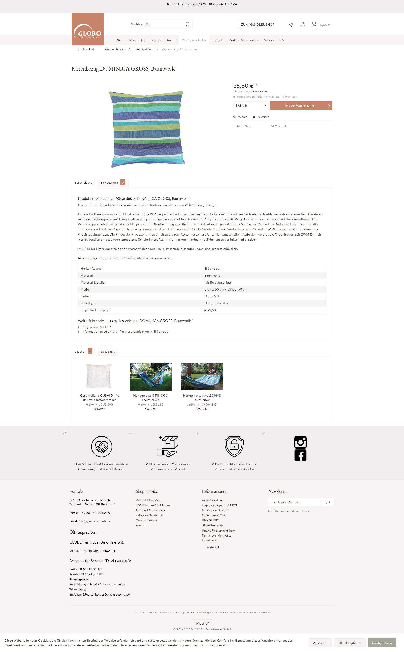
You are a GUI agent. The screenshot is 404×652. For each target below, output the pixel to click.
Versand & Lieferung (148, 500)
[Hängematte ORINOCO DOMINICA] (150, 376)
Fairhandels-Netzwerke (216, 535)
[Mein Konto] (303, 24)
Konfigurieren (382, 642)
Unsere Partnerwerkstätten (219, 530)
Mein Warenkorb (146, 520)
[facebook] (300, 455)
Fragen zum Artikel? (96, 326)
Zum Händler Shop (257, 24)
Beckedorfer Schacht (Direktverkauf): (100, 560)
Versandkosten (194, 612)
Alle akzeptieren (349, 642)
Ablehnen (320, 642)
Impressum (209, 540)
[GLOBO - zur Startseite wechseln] (88, 29)
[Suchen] (188, 24)
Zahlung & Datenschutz (150, 510)
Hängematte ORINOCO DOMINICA (150, 397)
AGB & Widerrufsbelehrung (153, 505)
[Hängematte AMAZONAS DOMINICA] (202, 376)
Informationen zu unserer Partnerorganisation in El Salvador (125, 331)
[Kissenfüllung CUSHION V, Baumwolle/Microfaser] (99, 376)
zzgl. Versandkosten (256, 91)
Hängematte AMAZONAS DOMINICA (202, 397)
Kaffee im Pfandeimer (149, 515)
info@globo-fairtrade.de (94, 521)
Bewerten (263, 117)
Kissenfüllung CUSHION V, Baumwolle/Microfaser (99, 397)
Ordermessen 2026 (214, 515)
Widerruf (212, 547)
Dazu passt (108, 351)
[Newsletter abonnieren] (327, 502)
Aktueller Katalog (212, 500)
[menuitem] (192, 24)
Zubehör (83, 351)
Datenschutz (283, 511)
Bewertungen (112, 183)
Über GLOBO (210, 520)
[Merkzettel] (290, 24)
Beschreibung (83, 183)
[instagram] (300, 442)
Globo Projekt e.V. (213, 525)
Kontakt (141, 525)
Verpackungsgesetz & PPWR (220, 505)
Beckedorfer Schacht (215, 510)
